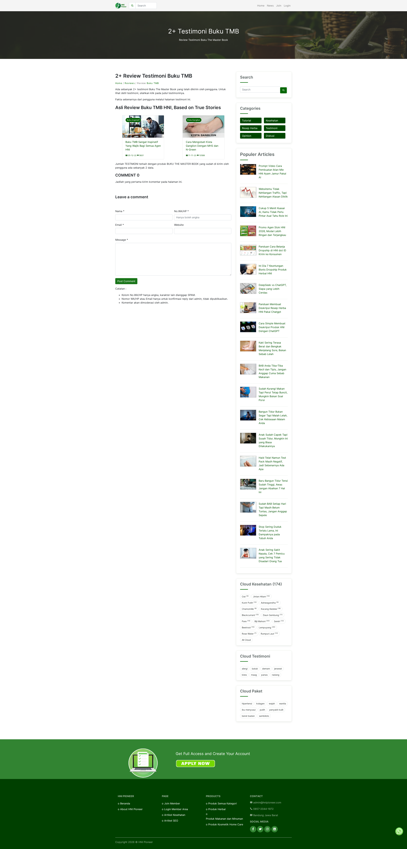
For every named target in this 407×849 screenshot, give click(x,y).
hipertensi (247, 703)
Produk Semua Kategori (222, 803)
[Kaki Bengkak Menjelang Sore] (248, 346)
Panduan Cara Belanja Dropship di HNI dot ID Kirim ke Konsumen (272, 250)
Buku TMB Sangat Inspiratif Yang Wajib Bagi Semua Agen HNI (143, 145)
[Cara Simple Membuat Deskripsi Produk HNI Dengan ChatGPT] (248, 326)
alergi (245, 668)
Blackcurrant (250, 615)
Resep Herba (249, 128)
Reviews (130, 83)
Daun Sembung (273, 615)
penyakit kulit (276, 709)
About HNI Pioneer (131, 809)
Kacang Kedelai (271, 608)
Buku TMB (153, 83)
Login (287, 5)
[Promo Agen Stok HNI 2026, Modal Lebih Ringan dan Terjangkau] (248, 230)
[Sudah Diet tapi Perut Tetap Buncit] (248, 392)
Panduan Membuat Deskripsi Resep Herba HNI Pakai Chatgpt (272, 308)
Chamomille (249, 608)
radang (275, 674)
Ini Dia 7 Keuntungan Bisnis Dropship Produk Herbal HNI (273, 269)
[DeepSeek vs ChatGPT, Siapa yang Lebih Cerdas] (248, 288)
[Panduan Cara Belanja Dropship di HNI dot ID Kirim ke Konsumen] (248, 250)
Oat (245, 596)
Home (260, 5)
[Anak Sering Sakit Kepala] (248, 553)
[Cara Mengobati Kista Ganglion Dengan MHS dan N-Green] (203, 129)
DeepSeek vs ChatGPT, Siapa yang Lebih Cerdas (272, 288)
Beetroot (248, 627)
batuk (255, 668)
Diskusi (270, 135)
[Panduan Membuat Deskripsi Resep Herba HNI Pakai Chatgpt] (248, 307)
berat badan (248, 716)
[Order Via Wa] (399, 831)
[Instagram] (267, 829)
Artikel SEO (171, 820)
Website (179, 224)
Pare (246, 621)
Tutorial (246, 120)
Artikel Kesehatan (174, 814)
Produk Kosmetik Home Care (225, 824)
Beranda (125, 803)
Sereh (279, 621)
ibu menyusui (248, 709)
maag (254, 674)
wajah (272, 703)
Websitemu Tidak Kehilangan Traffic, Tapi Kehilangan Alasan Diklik (273, 192)
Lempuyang (267, 627)
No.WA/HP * (181, 211)
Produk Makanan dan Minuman (224, 818)
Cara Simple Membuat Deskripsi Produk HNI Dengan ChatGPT (272, 327)
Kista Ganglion (193, 120)
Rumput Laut (269, 633)
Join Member (172, 803)
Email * (119, 224)
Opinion (246, 135)
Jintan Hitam (261, 596)
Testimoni (271, 128)
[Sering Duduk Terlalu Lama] (248, 530)
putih (262, 709)
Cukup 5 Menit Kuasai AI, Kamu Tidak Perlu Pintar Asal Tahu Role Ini (273, 212)
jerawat (278, 668)
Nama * (119, 211)
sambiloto (264, 716)
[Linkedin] (274, 829)
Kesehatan (272, 120)
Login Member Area (176, 809)
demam (266, 668)
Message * (121, 239)
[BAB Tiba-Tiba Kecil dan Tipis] (248, 369)
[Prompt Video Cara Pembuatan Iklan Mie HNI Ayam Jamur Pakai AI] (248, 169)
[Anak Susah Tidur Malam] (248, 438)
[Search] (283, 90)
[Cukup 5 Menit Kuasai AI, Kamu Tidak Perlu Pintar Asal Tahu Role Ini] (248, 211)
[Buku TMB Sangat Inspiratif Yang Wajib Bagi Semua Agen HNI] (143, 129)
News (270, 5)
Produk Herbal (217, 809)
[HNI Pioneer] (120, 5)
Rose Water (249, 633)
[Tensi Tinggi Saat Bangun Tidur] (248, 484)
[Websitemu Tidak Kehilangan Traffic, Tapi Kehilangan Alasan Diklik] (248, 192)
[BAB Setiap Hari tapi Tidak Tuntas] (248, 507)
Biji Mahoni (262, 621)
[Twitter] (260, 829)
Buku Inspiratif (133, 120)
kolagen (260, 703)
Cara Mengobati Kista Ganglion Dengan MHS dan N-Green (202, 145)
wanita (282, 703)
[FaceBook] (253, 829)
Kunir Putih (249, 602)
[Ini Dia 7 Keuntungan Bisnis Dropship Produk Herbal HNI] (248, 269)
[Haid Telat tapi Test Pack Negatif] (248, 461)
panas (264, 674)
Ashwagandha (270, 602)
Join (278, 5)
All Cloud (246, 639)
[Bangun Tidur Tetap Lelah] (248, 415)
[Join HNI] (143, 762)
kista (244, 674)
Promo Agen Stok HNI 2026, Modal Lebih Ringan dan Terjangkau (272, 231)
